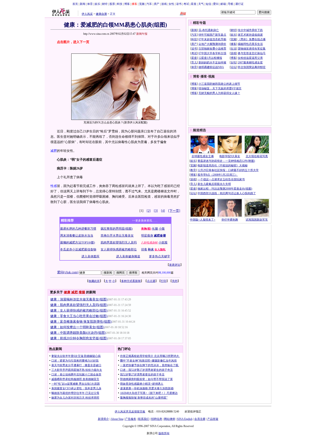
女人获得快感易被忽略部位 (119, 249)
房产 (156, 4)
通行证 (239, 4)
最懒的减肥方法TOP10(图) (77, 242)
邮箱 (223, 4)
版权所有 (164, 433)
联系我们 (143, 419)
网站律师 (169, 419)
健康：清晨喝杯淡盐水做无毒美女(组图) (79, 299)
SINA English (184, 419)
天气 (201, 4)
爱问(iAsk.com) (67, 272)
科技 (119, 4)
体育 (90, 4)
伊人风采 (87, 14)
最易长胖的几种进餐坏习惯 (78, 228)
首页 (75, 4)
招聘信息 (156, 419)
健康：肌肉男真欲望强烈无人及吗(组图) (79, 305)
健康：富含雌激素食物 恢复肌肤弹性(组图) (81, 321)
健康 (67, 292)
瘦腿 (82, 292)
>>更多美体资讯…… (145, 220)
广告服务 (130, 419)
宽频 (142, 4)
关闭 (174, 281)
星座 (193, 4)
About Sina (117, 419)
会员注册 (199, 419)
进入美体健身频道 (128, 256)
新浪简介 (103, 419)
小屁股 (162, 242)
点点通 (151, 281)
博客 (127, 4)
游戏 (164, 4)
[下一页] (174, 210)
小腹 (162, 228)
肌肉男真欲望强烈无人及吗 (119, 242)
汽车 (149, 4)
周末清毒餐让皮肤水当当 (76, 235)
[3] (156, 210)
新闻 (82, 4)
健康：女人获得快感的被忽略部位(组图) (79, 310)
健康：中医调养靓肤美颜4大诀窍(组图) (78, 332)
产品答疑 (212, 419)
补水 (151, 249)
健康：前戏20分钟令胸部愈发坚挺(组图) (79, 338)
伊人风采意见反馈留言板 (130, 411)
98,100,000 (164, 272)
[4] (163, 210)
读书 (179, 4)
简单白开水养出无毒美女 (117, 235)
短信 (208, 4)
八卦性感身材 (149, 242)
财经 (105, 4)
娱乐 (97, 4)
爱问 (216, 4)
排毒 (144, 249)
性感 (53, 186)
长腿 (155, 228)
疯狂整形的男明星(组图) (117, 228)
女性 (171, 4)
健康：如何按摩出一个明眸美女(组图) (77, 327)
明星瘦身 (147, 235)
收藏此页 (94, 281)
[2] (149, 210)
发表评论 (174, 264)
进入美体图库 (90, 256)
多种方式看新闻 (131, 281)
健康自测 (101, 14)
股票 (112, 4)
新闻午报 (141, 33)
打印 (163, 281)
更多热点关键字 (159, 256)
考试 (186, 4)
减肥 (53, 151)
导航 (230, 4)
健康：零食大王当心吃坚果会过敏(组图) (79, 316)
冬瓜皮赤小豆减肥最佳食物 (78, 249)
